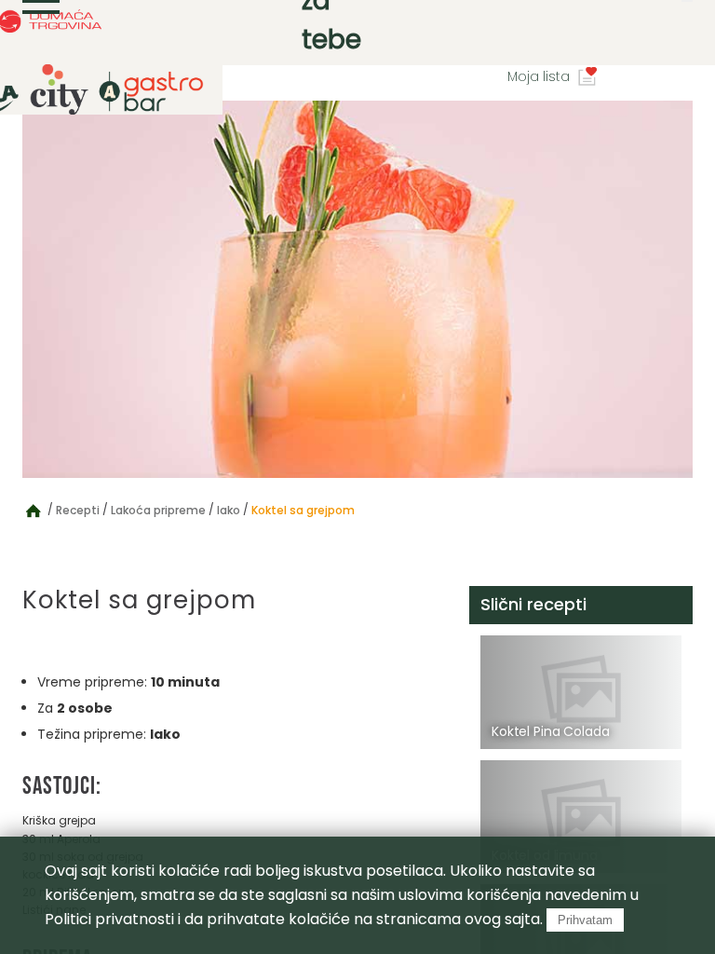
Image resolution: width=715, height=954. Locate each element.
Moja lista (538, 76)
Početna (33, 509)
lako (228, 510)
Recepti (78, 510)
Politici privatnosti (109, 919)
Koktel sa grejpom (303, 510)
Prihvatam (585, 920)
